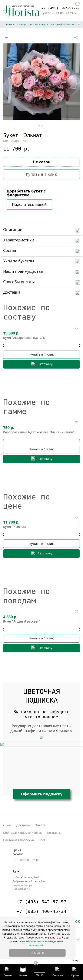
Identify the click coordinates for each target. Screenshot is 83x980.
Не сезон (41, 161)
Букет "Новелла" (15, 527)
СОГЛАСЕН (37, 953)
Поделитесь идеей (29, 204)
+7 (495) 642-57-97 (61, 8)
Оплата (40, 825)
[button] (39, 968)
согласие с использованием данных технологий (40, 943)
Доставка (23, 825)
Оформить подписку (41, 793)
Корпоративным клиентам (22, 833)
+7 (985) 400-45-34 (41, 911)
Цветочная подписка (18, 840)
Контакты (54, 833)
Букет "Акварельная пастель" (24, 338)
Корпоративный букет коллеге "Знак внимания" (38, 432)
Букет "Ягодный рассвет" (21, 621)
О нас (7, 825)
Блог (42, 840)
